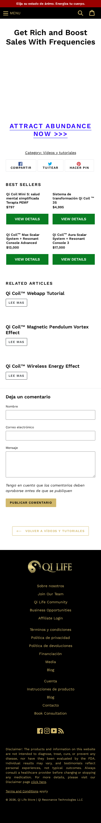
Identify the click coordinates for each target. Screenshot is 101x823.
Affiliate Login (50, 618)
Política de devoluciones (50, 646)
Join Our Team (50, 594)
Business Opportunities (50, 610)
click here (38, 782)
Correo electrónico (20, 427)
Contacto (50, 705)
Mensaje (12, 448)
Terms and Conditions (22, 791)
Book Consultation (50, 713)
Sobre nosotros (50, 586)
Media (50, 662)
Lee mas (16, 302)
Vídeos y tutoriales (59, 153)
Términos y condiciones (50, 629)
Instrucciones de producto (50, 689)
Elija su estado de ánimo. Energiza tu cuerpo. (50, 3)
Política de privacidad (50, 638)
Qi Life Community (50, 602)
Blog (50, 670)
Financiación (50, 654)
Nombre (12, 406)
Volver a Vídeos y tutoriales (54, 531)
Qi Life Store (27, 799)
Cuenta (50, 681)
